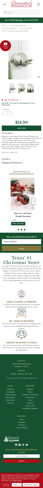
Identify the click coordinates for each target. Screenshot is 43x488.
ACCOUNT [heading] (21, 416)
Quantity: (7, 109)
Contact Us (30, 403)
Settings (6, 485)
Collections (10, 389)
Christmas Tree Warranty (30, 394)
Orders (21, 419)
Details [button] (5, 159)
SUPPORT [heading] (30, 386)
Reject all (16, 485)
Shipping (30, 389)
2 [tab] (21, 229)
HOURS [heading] (21, 371)
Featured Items (10, 397)
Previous (9, 201)
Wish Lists (21, 425)
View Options (18, 223)
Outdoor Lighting (10, 394)
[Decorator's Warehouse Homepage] (21, 438)
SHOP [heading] (10, 386)
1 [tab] (18, 229)
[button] (4, 4)
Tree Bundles (10, 392)
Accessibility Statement (30, 408)
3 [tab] (25, 229)
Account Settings (21, 427)
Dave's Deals (10, 400)
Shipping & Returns (11, 163)
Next (33, 201)
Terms (30, 400)
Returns (30, 392)
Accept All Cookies (31, 485)
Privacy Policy (30, 397)
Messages (21, 422)
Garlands (19, 20)
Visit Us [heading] (22, 361)
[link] (16, 445)
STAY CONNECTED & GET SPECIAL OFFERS (21, 451)
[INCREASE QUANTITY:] (10, 113)
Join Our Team (30, 405)
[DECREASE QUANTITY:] (3, 113)
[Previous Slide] (2, 20)
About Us (10, 403)
